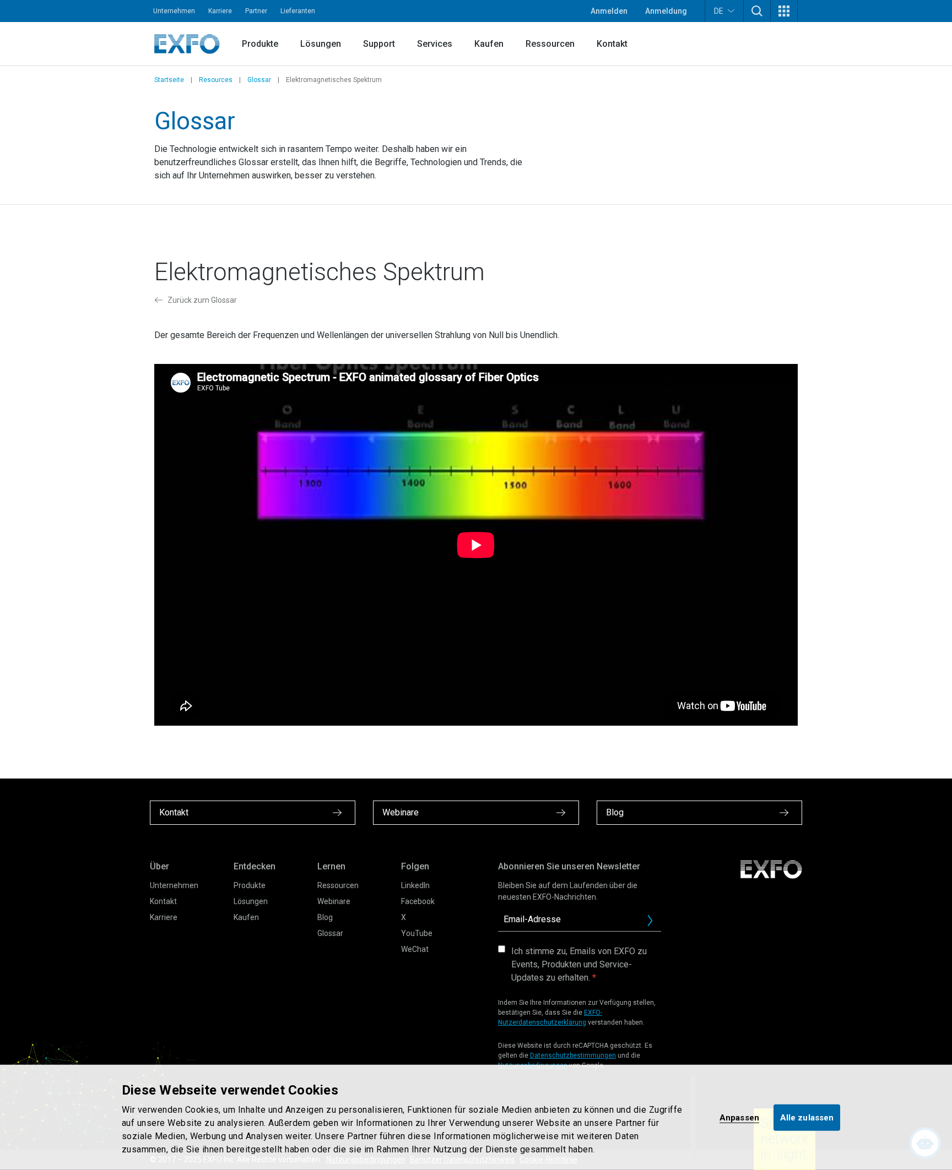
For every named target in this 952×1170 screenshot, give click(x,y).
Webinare (333, 901)
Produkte (260, 44)
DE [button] (718, 11)
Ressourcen (550, 44)
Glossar (259, 80)
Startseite (169, 80)
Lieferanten (297, 11)
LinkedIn (415, 885)
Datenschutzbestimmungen (573, 1055)
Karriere (220, 11)
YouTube (416, 933)
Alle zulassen (807, 1117)
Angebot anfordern (654, 923)
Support (379, 44)
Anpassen (739, 1117)
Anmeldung (666, 11)
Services (434, 44)
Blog (325, 917)
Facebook (418, 901)
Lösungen (320, 44)
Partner (256, 11)
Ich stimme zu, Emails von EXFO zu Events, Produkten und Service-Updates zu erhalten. (579, 964)
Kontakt (612, 44)
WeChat (415, 949)
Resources (215, 80)
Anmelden (609, 11)
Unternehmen (174, 11)
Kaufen (489, 44)
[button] (757, 11)
